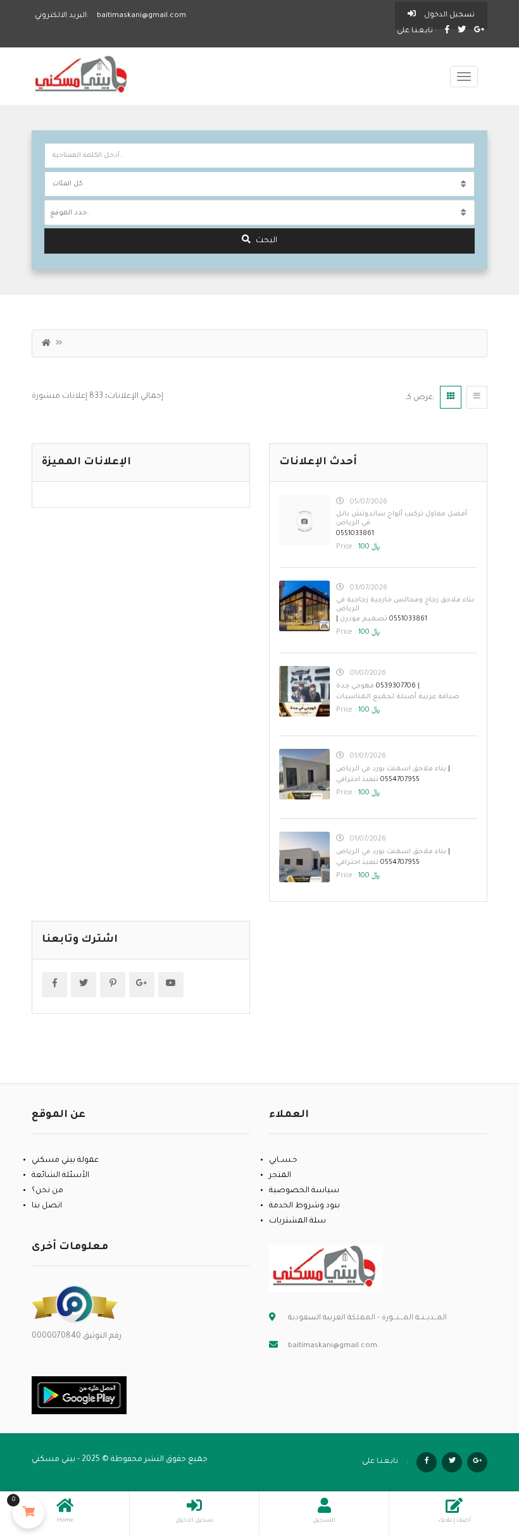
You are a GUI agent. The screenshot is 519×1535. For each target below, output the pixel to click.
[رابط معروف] (75, 1304)
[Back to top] (478, 1456)
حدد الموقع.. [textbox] (70, 213)
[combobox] (259, 212)
